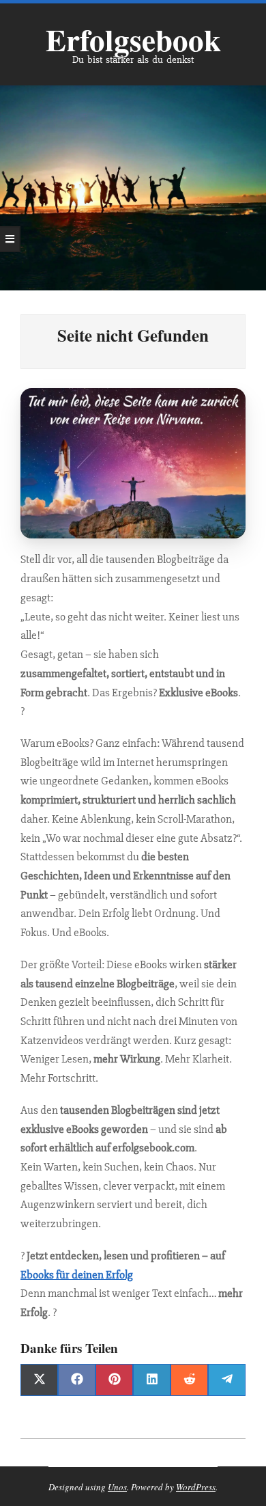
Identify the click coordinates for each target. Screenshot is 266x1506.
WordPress (196, 1487)
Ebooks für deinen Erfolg (76, 1275)
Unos (117, 1487)
